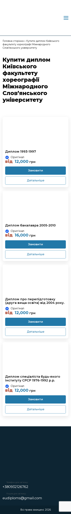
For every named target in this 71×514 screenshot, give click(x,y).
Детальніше (35, 180)
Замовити (35, 170)
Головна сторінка (13, 40)
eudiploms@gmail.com (22, 498)
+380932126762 (15, 487)
